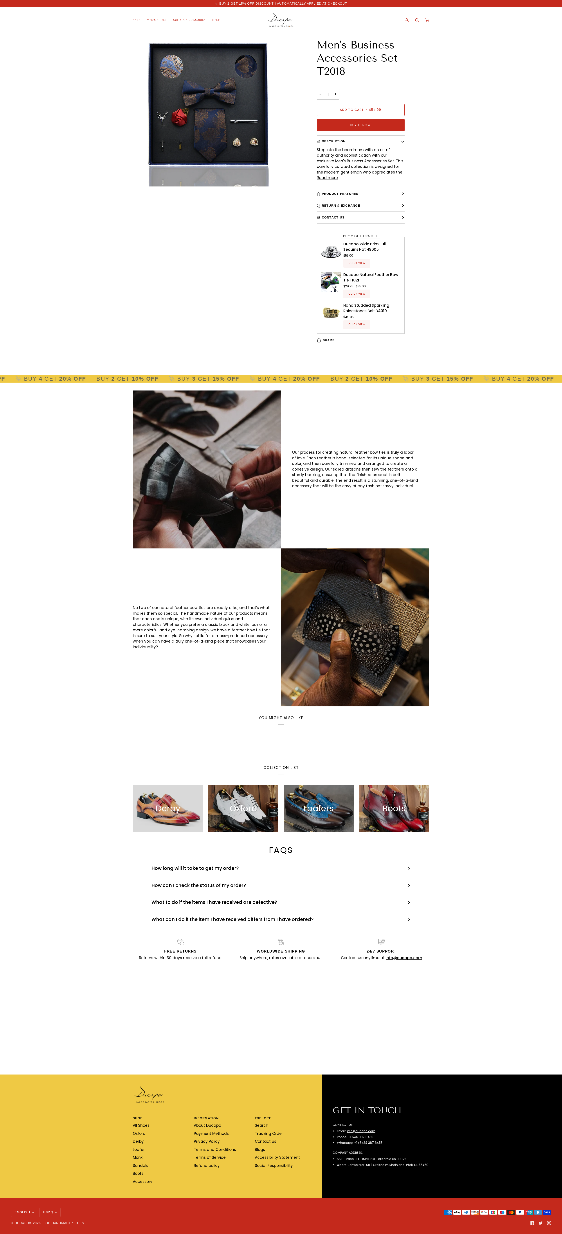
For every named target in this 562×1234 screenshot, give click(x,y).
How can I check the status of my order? (198, 885)
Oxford (139, 1133)
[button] (157, 20)
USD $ (48, 1212)
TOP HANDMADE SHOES (63, 1223)
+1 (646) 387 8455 (368, 1143)
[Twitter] (541, 1223)
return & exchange (341, 205)
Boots (138, 1173)
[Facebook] (532, 1223)
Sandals (140, 1165)
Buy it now (360, 125)
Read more (327, 177)
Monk (137, 1157)
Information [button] (206, 1118)
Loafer (139, 1149)
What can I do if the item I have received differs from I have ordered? (232, 919)
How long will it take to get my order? (195, 868)
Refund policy (207, 1165)
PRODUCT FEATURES (340, 193)
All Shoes (141, 1125)
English (23, 1212)
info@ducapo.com (361, 1131)
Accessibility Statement (277, 1157)
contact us (333, 217)
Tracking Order (269, 1133)
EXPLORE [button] (263, 1118)
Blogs (260, 1149)
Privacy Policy (207, 1141)
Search (261, 1125)
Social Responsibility (274, 1165)
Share (329, 340)
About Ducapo (207, 1125)
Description (334, 141)
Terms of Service (210, 1157)
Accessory (142, 1181)
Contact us (265, 1141)
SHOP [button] (137, 1118)
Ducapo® (23, 1223)
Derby (138, 1141)
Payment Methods (211, 1133)
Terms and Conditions (215, 1149)
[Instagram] (549, 1223)
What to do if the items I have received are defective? (214, 902)
